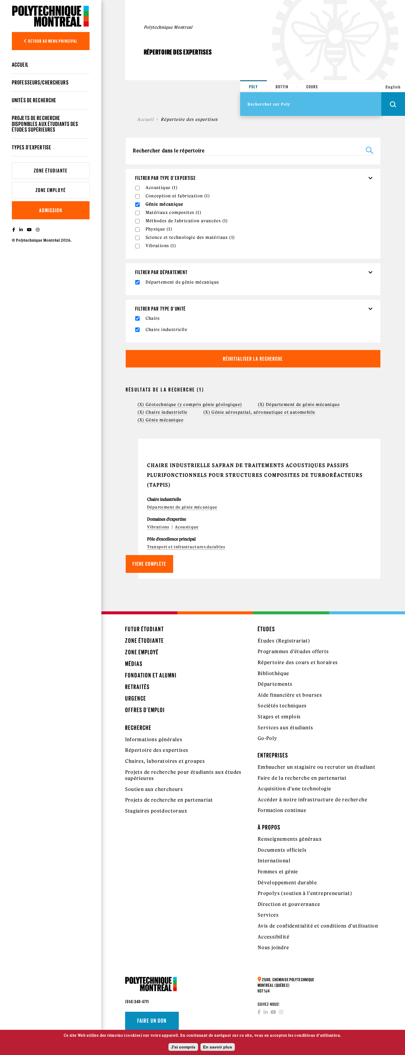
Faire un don (152, 1020)
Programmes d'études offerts (293, 651)
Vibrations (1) (161, 245)
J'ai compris (183, 1047)
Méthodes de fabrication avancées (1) (187, 220)
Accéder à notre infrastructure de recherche (312, 800)
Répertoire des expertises (157, 750)
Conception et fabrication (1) (178, 196)
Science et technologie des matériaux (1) (190, 237)
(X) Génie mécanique (161, 420)
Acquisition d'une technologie (294, 789)
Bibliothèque (273, 673)
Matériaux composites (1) (174, 212)
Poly (253, 86)
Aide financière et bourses (290, 695)
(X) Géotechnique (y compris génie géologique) (190, 404)
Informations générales (154, 739)
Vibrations (158, 527)
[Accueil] (51, 16)
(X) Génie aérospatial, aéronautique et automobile (259, 412)
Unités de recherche (34, 100)
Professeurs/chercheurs (40, 82)
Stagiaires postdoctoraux (156, 811)
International (274, 861)
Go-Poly (268, 738)
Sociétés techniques (282, 706)
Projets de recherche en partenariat (169, 800)
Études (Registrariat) (284, 641)
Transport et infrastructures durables (186, 546)
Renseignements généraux (290, 839)
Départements (275, 684)
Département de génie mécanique (182, 507)
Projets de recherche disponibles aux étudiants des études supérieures (45, 123)
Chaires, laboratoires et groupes (165, 761)
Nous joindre (273, 947)
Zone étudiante (51, 170)
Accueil (20, 64)
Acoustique (187, 527)
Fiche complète (149, 564)
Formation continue (282, 810)
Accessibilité (273, 937)
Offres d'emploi (145, 709)
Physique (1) (159, 229)
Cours (312, 86)
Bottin (282, 86)
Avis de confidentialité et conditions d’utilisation (318, 926)
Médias (134, 663)
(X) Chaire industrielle (163, 412)
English (393, 87)
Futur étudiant (144, 629)
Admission (50, 210)
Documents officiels (282, 850)
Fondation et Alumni (151, 675)
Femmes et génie (278, 872)
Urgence (135, 698)
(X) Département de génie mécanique (299, 404)
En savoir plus (217, 1047)
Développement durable (287, 882)
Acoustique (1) (162, 187)
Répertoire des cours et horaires (298, 662)
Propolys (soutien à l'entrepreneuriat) (305, 893)
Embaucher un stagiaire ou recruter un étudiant (316, 767)
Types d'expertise (31, 147)
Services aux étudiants (285, 727)
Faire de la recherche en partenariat (302, 778)
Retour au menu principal (52, 41)
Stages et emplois (279, 717)
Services (268, 915)
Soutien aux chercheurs (154, 789)
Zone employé (51, 190)
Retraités (137, 686)
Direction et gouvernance (289, 904)
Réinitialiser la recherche (253, 359)
